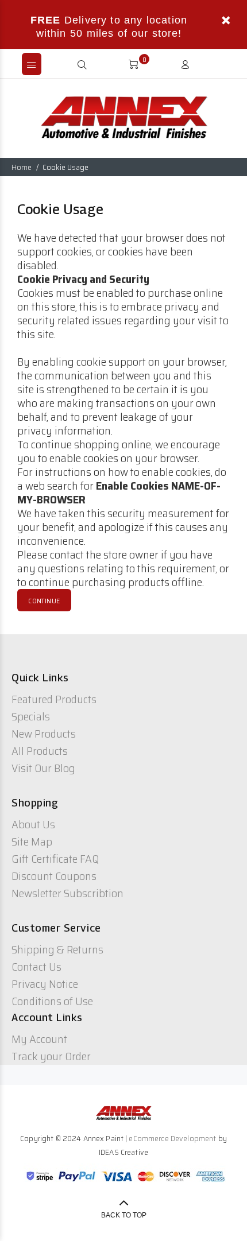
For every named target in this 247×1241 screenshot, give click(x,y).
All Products (39, 750)
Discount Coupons (54, 876)
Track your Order (51, 1056)
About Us (33, 824)
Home (21, 167)
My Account (39, 1039)
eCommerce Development (172, 1138)
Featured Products (54, 699)
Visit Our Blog (43, 768)
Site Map (31, 841)
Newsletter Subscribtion (67, 893)
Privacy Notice (44, 983)
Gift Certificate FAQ (55, 858)
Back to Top (123, 1215)
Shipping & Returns (57, 949)
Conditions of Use (52, 1001)
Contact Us (36, 966)
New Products (43, 733)
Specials (30, 716)
